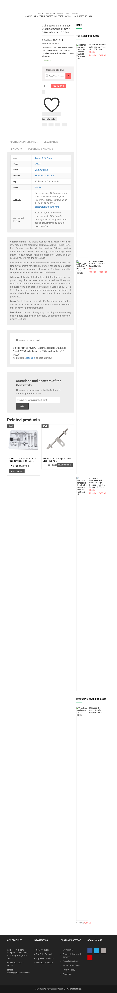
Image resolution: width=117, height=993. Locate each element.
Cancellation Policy (71, 961)
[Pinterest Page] (89, 957)
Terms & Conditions (71, 965)
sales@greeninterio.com (47, 206)
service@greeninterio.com (18, 972)
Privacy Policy (69, 970)
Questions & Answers (41, 149)
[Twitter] (51, 124)
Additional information (24, 142)
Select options (64, 465)
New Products (42, 950)
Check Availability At (55, 70)
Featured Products (44, 963)
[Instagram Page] (103, 950)
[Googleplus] (57, 124)
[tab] (24, 141)
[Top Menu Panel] (107, 5)
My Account (68, 950)
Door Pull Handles (58, 53)
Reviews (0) (16, 149)
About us (67, 974)
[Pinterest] (64, 124)
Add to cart (58, 86)
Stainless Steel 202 (44, 175)
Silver (37, 164)
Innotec (38, 187)
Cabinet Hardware (50, 50)
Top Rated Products (45, 958)
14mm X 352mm (43, 158)
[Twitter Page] (96, 950)
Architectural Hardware (62, 48)
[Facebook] (44, 124)
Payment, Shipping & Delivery (72, 955)
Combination (41, 169)
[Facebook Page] (89, 950)
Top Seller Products (44, 954)
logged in (30, 358)
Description (51, 142)
